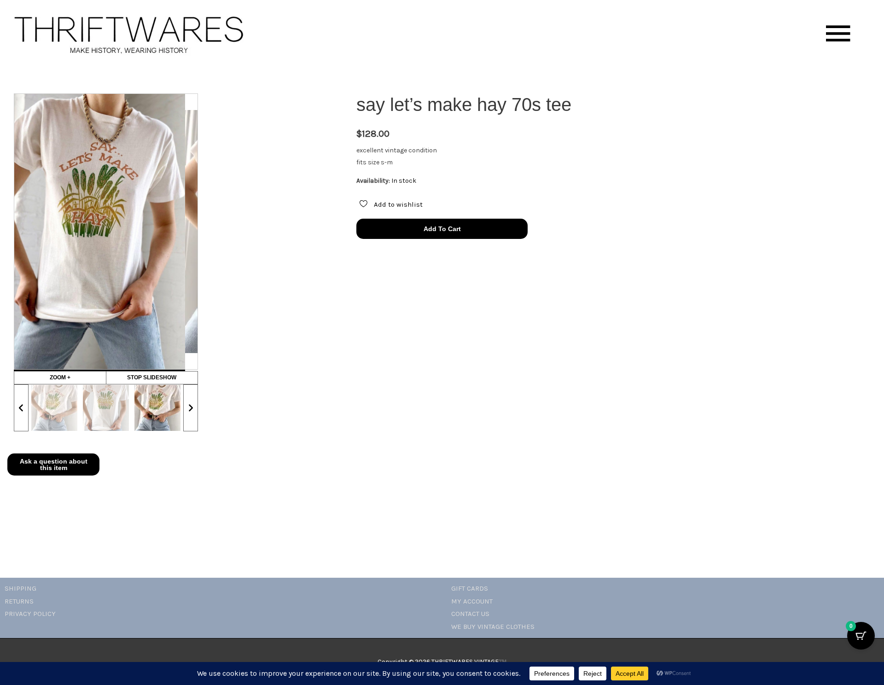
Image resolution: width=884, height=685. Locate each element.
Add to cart (442, 228)
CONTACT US (470, 614)
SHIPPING (20, 588)
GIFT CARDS (469, 588)
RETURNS (19, 601)
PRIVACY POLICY (30, 614)
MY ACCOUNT (472, 601)
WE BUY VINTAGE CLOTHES (493, 626)
